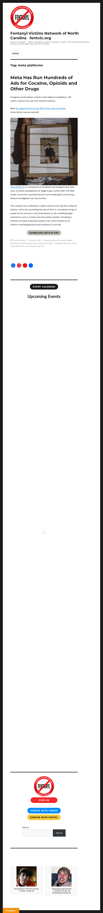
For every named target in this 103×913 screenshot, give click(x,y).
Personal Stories (46, 243)
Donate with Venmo (44, 810)
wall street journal (32, 246)
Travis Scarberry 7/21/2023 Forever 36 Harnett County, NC (61, 891)
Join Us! (44, 800)
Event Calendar (44, 286)
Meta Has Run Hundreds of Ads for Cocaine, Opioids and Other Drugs (43, 83)
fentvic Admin (20, 240)
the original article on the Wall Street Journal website (40, 108)
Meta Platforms (17, 187)
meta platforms (17, 246)
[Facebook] (13, 265)
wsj (42, 246)
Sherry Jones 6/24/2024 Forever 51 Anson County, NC (26, 891)
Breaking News (50, 240)
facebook (59, 243)
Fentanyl (62, 240)
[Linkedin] (31, 265)
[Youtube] (25, 265)
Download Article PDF (44, 233)
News (35, 243)
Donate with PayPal (44, 817)
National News (25, 243)
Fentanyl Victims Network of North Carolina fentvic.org (44, 35)
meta (74, 243)
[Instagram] (19, 265)
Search (25, 827)
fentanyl (67, 243)
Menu (15, 54)
